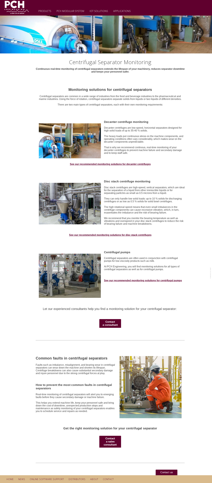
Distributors (77, 479)
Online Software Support (47, 479)
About (94, 479)
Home (10, 479)
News (21, 479)
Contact (108, 479)
